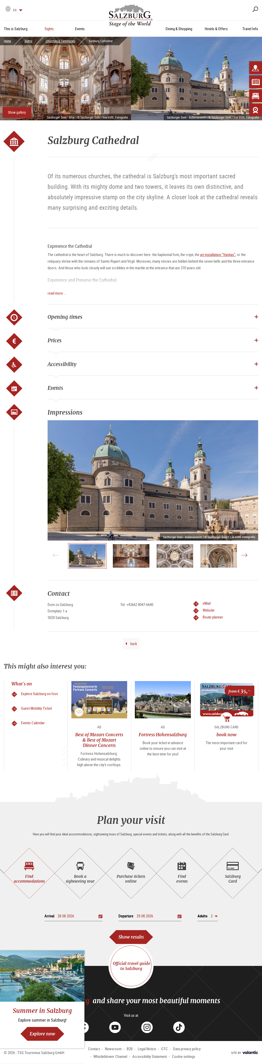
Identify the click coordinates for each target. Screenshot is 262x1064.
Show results (131, 937)
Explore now (42, 1034)
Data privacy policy (187, 1048)
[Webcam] (255, 109)
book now (226, 735)
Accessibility (62, 364)
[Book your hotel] (255, 95)
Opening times (65, 316)
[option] (153, 480)
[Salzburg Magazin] (255, 81)
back (133, 643)
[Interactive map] (255, 67)
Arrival (49, 915)
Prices (55, 340)
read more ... (57, 293)
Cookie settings (183, 1056)
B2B (130, 1048)
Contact (94, 1048)
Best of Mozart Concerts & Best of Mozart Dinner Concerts (99, 740)
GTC (164, 1048)
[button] (208, 916)
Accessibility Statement (149, 1056)
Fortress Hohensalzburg (163, 735)
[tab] (29, 873)
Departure (125, 915)
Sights (28, 41)
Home (7, 41)
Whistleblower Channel (110, 1056)
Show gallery (17, 112)
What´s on (22, 684)
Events (55, 387)
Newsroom (113, 1048)
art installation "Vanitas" (217, 254)
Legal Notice (147, 1048)
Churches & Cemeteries (60, 41)
